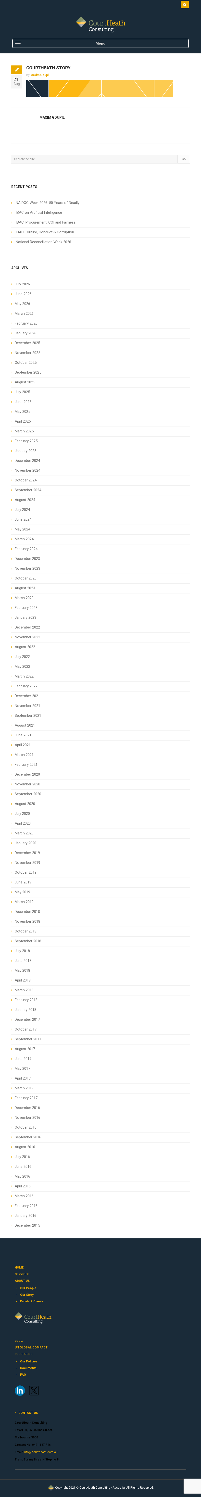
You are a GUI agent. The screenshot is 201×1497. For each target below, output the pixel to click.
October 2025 (26, 362)
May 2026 (22, 304)
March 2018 (24, 990)
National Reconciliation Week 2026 (43, 242)
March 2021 (24, 755)
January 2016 (25, 1215)
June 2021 (23, 735)
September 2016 (28, 1137)
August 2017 (25, 1049)
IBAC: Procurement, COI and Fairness (46, 222)
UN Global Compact (31, 1347)
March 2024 (24, 539)
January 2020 (25, 843)
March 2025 (24, 431)
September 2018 (28, 941)
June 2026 (23, 294)
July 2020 (22, 813)
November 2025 (27, 353)
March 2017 (24, 1088)
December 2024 (27, 460)
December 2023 (27, 558)
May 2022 (22, 666)
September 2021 (28, 715)
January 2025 (25, 451)
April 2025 (23, 421)
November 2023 (27, 568)
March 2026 (24, 313)
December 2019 (27, 853)
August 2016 (25, 1147)
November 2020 (27, 784)
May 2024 (22, 529)
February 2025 (26, 441)
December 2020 (27, 774)
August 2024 (25, 500)
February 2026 (26, 323)
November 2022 (27, 637)
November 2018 (27, 921)
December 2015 (27, 1225)
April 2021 (23, 745)
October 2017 (26, 1029)
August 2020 (25, 804)
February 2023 (26, 607)
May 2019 (22, 892)
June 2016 (23, 1166)
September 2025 (28, 372)
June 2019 (23, 882)
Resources (23, 1354)
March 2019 (24, 902)
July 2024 (22, 509)
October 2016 (26, 1127)
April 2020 (23, 823)
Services (22, 1274)
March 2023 (24, 598)
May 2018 (22, 970)
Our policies (29, 1361)
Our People (28, 1288)
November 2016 (27, 1117)
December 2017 (27, 1019)
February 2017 (26, 1098)
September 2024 (28, 490)
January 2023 (25, 617)
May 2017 (22, 1068)
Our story (27, 1294)
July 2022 (22, 656)
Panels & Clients (31, 1301)
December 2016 (27, 1108)
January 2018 (25, 1009)
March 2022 (24, 676)
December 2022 (27, 627)
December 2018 (27, 911)
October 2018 (26, 931)
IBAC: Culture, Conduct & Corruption (45, 232)
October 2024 (26, 480)
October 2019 (26, 872)
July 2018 (22, 951)
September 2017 (28, 1039)
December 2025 (27, 343)
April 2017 (23, 1078)
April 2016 (23, 1186)
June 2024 (23, 519)
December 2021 (27, 696)
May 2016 (22, 1176)
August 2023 (25, 588)
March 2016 (24, 1196)
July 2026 (22, 284)
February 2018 (26, 1000)
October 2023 (26, 578)
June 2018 (23, 960)
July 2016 (22, 1157)
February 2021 (26, 764)
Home (19, 1267)
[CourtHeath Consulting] (100, 24)
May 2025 (22, 411)
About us (22, 1281)
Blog (19, 1341)
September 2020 (28, 794)
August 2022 (25, 647)
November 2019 (27, 862)
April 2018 (23, 980)
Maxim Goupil (39, 75)
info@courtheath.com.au (40, 1452)
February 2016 (26, 1206)
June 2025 (23, 402)
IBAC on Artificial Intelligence (39, 212)
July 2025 (22, 392)
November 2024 (27, 470)
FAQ (23, 1374)
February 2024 (26, 549)
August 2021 (25, 725)
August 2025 (25, 382)
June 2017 (23, 1059)
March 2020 (24, 833)
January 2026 (25, 333)
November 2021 (27, 706)
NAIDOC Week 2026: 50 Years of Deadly (47, 203)
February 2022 (26, 686)
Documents (28, 1368)
